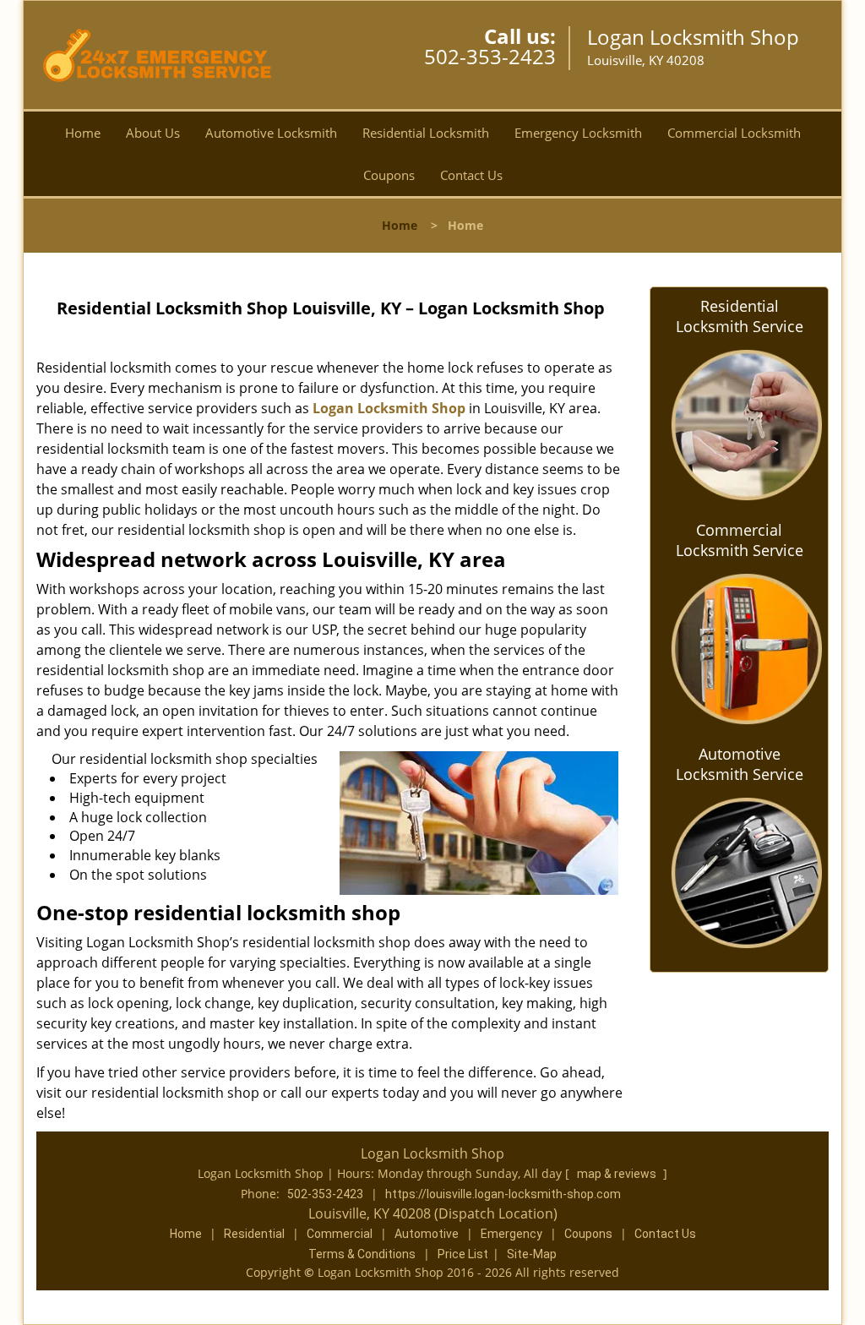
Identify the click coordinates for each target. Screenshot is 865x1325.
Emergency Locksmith (578, 132)
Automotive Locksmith (271, 132)
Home (83, 132)
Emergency (511, 1233)
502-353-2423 (490, 56)
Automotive (426, 1233)
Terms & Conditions (362, 1254)
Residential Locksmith (425, 132)
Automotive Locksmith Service (739, 764)
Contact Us (471, 174)
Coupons (389, 174)
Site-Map (532, 1254)
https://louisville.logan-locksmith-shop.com (503, 1194)
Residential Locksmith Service (739, 316)
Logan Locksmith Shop (389, 408)
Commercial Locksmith (734, 132)
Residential (254, 1233)
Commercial (340, 1233)
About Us (153, 132)
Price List (463, 1254)
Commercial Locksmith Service (739, 540)
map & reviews (618, 1174)
